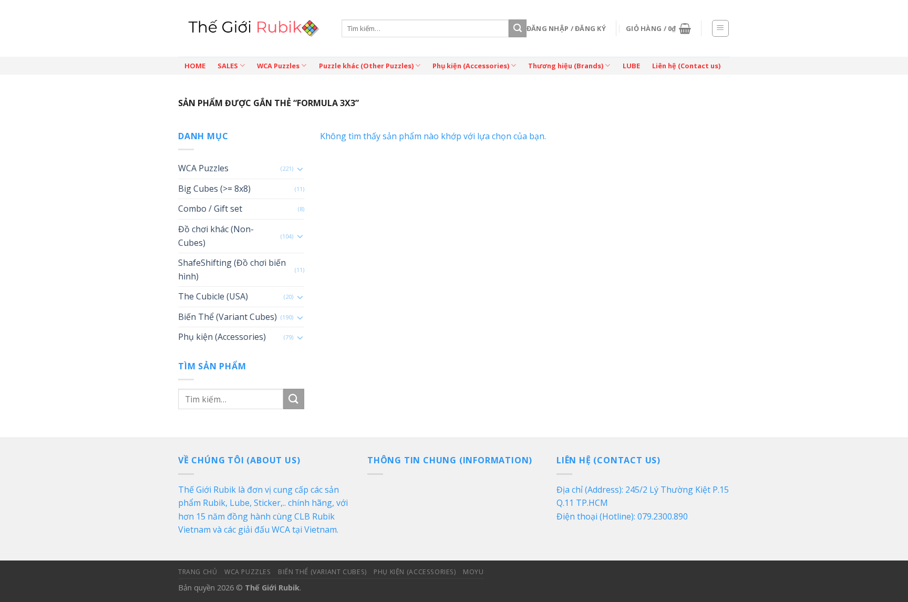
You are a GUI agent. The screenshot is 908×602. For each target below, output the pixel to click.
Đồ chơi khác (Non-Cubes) (216, 235)
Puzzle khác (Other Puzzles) (366, 65)
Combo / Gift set (210, 208)
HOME (194, 65)
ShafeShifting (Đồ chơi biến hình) (232, 269)
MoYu (473, 571)
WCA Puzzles (278, 65)
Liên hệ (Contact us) (686, 65)
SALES (228, 65)
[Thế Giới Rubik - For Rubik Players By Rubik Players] (252, 28)
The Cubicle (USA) (213, 296)
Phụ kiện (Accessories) (470, 65)
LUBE (631, 65)
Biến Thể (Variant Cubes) (227, 317)
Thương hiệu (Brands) (565, 65)
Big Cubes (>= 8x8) (214, 188)
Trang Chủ (198, 571)
